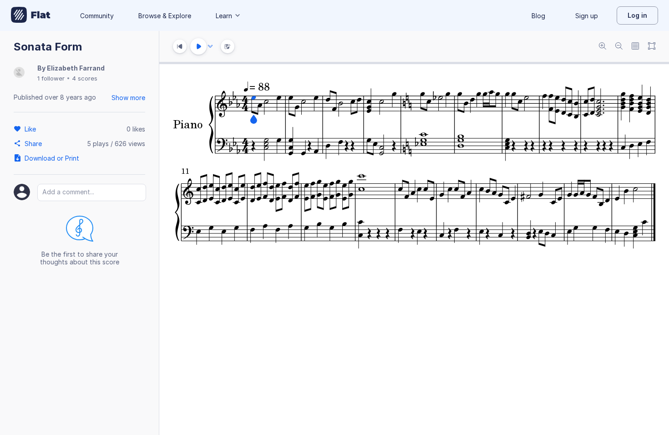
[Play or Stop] (198, 46)
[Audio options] (210, 46)
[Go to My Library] (31, 15)
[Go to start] (180, 46)
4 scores (84, 78)
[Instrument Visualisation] (227, 46)
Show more (128, 97)
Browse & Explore (164, 16)
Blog (538, 16)
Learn (224, 16)
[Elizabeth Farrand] (19, 73)
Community (97, 16)
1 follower (51, 78)
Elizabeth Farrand (76, 68)
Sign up (586, 16)
